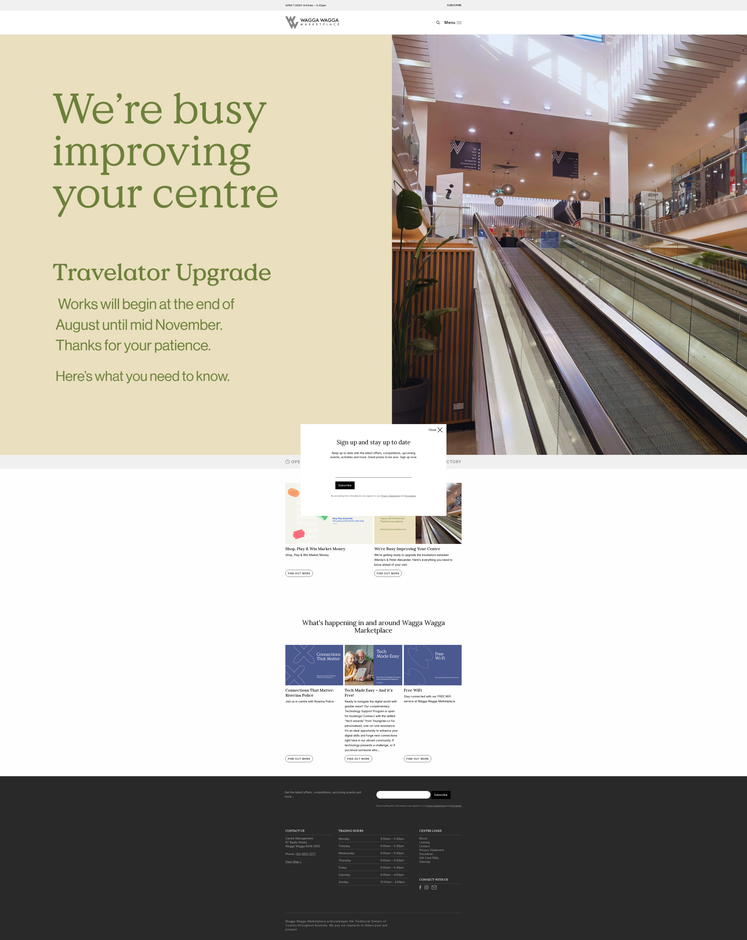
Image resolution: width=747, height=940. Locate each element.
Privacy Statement (390, 496)
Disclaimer (410, 496)
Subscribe (345, 485)
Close (432, 430)
